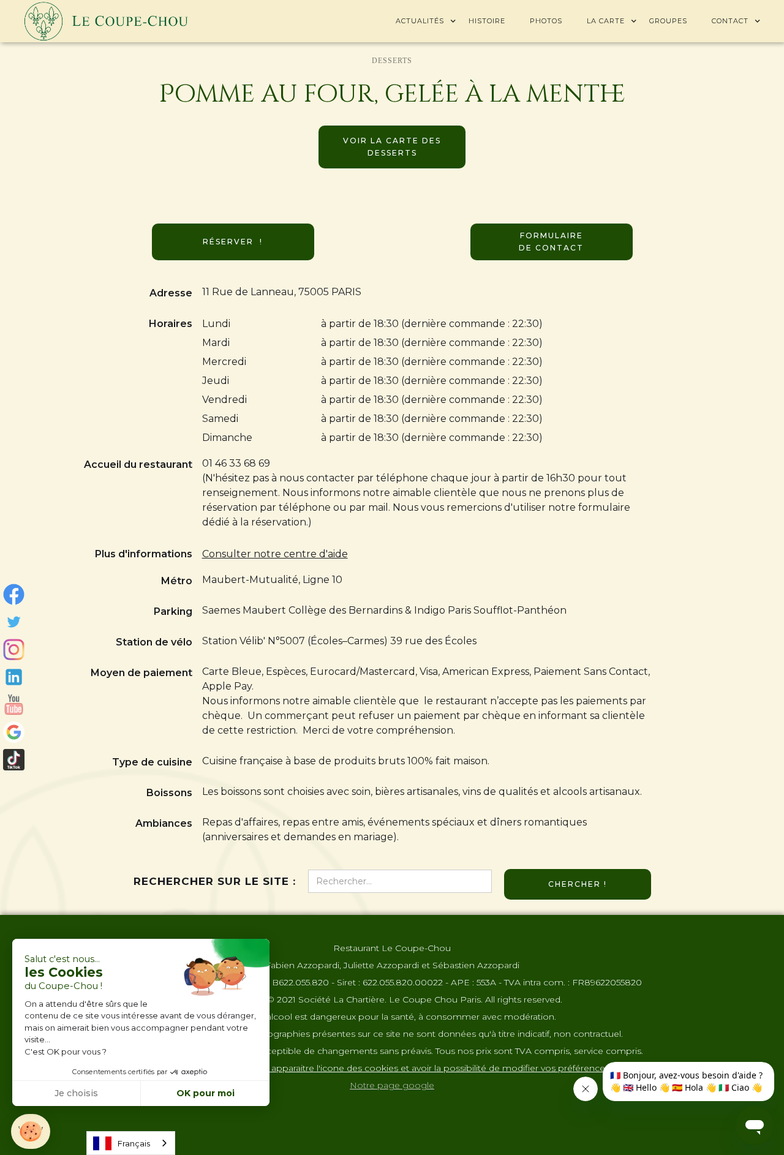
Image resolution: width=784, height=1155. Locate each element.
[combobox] (130, 1143)
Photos (546, 21)
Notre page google (392, 1085)
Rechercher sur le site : (215, 881)
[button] (419, 21)
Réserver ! (233, 241)
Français (134, 1143)
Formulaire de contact (551, 241)
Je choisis (76, 1093)
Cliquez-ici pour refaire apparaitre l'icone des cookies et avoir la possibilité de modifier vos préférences (392, 1068)
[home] (106, 21)
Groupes (668, 21)
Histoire (487, 21)
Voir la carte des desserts (392, 146)
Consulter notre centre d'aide (275, 554)
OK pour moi (205, 1093)
